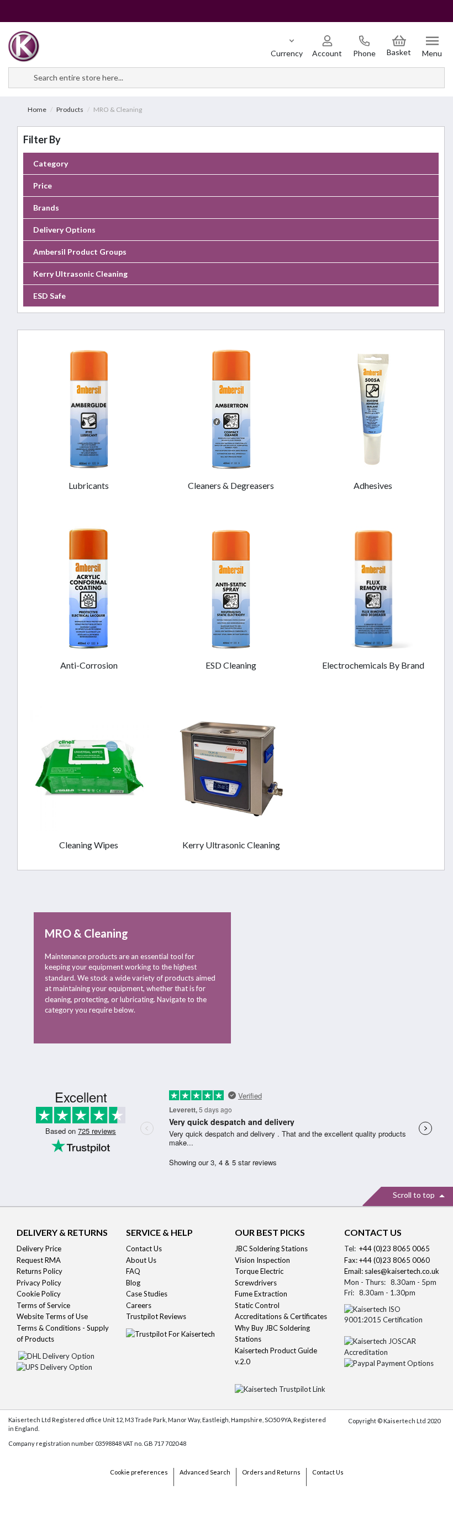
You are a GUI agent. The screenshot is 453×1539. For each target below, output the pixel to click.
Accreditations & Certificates (281, 1316)
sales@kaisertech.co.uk (402, 1271)
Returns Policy (39, 1271)
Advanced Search (205, 1472)
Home (37, 109)
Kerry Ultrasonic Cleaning (80, 273)
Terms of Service (43, 1305)
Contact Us (144, 1248)
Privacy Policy (39, 1282)
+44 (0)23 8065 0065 (394, 1248)
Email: (354, 1271)
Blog (133, 1282)
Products (69, 109)
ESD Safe (49, 295)
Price (42, 185)
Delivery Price (39, 1248)
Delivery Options (64, 229)
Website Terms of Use (52, 1316)
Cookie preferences (139, 1472)
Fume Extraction (261, 1293)
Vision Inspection (262, 1260)
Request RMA (39, 1260)
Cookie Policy (39, 1293)
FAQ (133, 1271)
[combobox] (226, 78)
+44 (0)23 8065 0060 (394, 1260)
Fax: (351, 1260)
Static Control (258, 1305)
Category (50, 163)
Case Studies (146, 1293)
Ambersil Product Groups (80, 251)
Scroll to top (414, 1194)
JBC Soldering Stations (271, 1248)
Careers (138, 1305)
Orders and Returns (271, 1472)
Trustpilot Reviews (156, 1316)
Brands (46, 207)
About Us (141, 1260)
